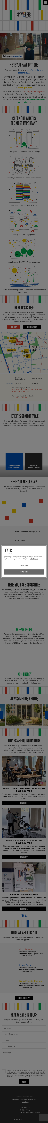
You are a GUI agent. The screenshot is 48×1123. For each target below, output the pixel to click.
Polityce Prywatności (34, 559)
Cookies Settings (24, 565)
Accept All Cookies (24, 572)
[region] (24, 561)
